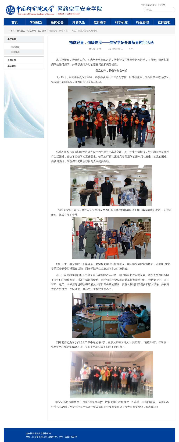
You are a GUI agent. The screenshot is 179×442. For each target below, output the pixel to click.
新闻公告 (57, 22)
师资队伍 (78, 22)
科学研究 (121, 22)
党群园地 (164, 22)
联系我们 (162, 4)
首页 (15, 22)
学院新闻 (31, 30)
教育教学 (100, 22)
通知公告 (12, 60)
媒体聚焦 (12, 66)
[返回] (30, 10)
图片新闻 (42, 30)
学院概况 (36, 22)
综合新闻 (15, 46)
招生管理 (142, 22)
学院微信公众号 (148, 4)
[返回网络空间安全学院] (78, 10)
